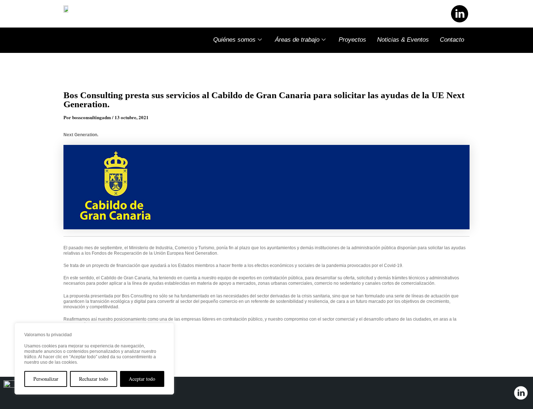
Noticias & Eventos (403, 39)
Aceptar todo (142, 378)
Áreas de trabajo (297, 39)
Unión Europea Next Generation (185, 253)
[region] (94, 359)
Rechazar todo (93, 378)
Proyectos (352, 39)
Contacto (452, 39)
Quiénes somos (234, 39)
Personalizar (45, 378)
